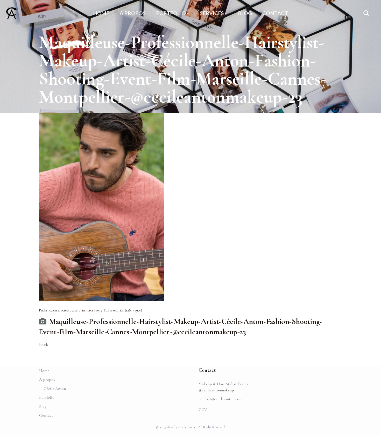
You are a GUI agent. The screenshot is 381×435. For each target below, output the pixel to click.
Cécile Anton (55, 388)
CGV (203, 409)
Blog (42, 406)
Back (43, 344)
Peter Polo (93, 310)
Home (44, 370)
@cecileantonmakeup (216, 390)
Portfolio (46, 397)
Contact (46, 415)
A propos (47, 379)
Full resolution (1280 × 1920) (123, 310)
